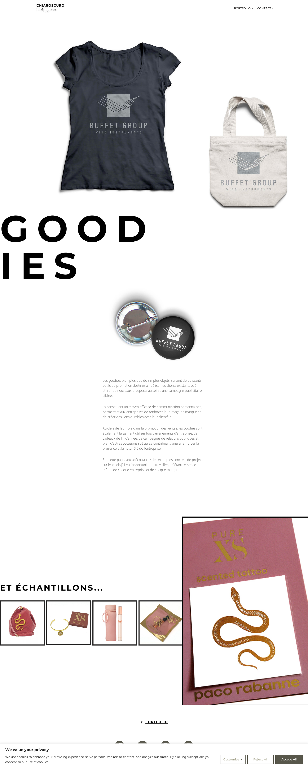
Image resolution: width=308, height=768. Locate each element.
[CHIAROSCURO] (50, 8)
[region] (154, 755)
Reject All (260, 759)
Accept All (289, 759)
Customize (231, 759)
